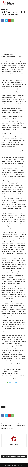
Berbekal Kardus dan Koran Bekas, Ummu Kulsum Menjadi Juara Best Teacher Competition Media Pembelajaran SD (7, 427)
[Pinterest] (9, 20)
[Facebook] (2, 20)
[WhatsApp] (12, 20)
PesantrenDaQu (8, 17)
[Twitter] (6, 20)
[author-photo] (14, 442)
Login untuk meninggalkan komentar (14, 456)
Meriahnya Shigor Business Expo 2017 (22, 424)
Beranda (3, 7)
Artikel (7, 7)
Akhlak (11, 7)
